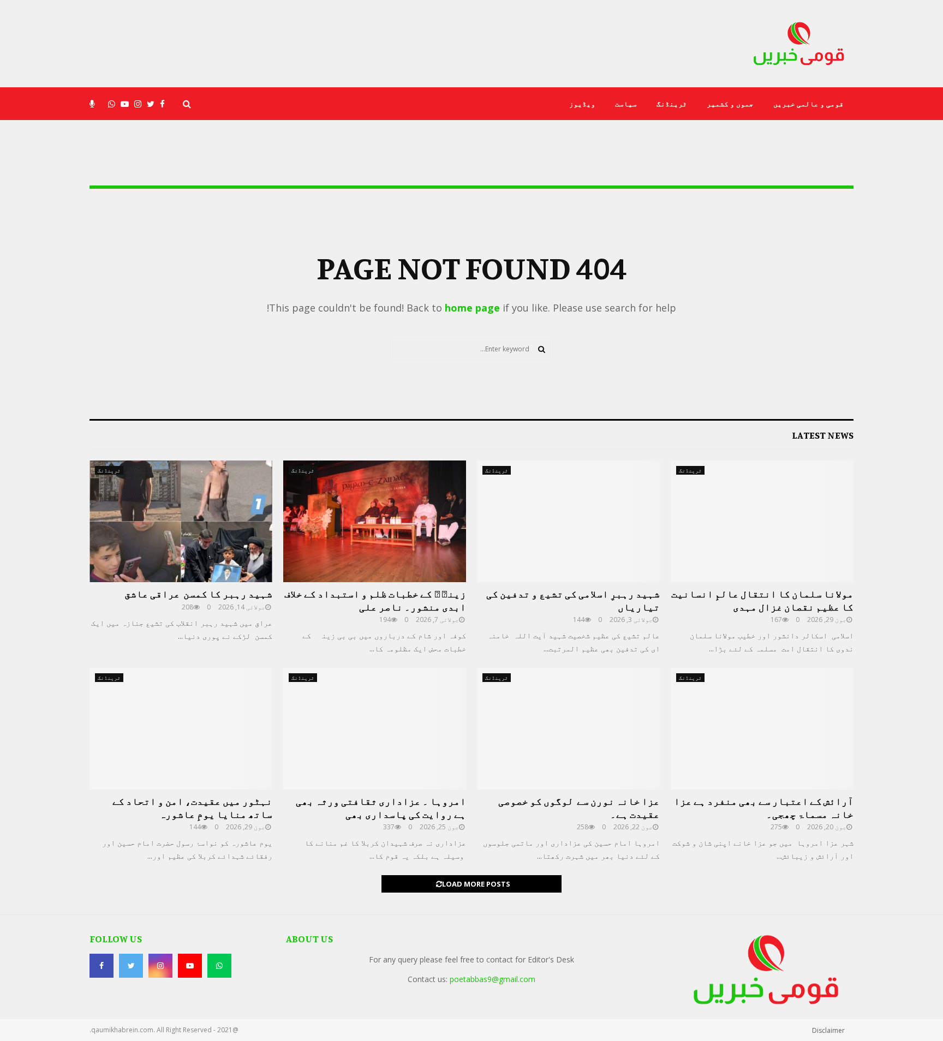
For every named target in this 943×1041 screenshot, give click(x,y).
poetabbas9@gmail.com (492, 979)
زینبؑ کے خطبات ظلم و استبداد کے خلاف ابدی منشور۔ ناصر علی (375, 600)
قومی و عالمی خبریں (808, 104)
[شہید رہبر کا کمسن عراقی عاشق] (180, 521)
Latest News (823, 435)
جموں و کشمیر (730, 104)
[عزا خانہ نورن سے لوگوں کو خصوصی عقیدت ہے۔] (568, 728)
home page (472, 307)
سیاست (626, 104)
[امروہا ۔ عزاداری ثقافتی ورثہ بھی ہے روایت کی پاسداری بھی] (374, 728)
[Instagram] (140, 104)
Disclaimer (828, 1030)
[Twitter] (153, 104)
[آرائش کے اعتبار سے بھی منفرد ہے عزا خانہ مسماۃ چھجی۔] (762, 728)
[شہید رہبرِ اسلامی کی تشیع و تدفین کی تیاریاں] (568, 521)
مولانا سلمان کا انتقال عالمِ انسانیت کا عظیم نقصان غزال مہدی (762, 600)
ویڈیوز (582, 104)
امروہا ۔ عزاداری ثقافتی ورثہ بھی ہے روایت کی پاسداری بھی (381, 807)
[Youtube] (127, 104)
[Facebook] (165, 104)
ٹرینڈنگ (671, 104)
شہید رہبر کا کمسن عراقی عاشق (198, 594)
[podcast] (94, 104)
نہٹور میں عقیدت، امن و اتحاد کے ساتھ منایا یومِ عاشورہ (192, 807)
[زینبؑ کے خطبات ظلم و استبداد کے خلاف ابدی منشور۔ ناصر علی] (374, 521)
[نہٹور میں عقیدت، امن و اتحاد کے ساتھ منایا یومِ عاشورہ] (180, 728)
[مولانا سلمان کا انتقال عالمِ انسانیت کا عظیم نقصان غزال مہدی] (762, 521)
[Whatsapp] (114, 104)
